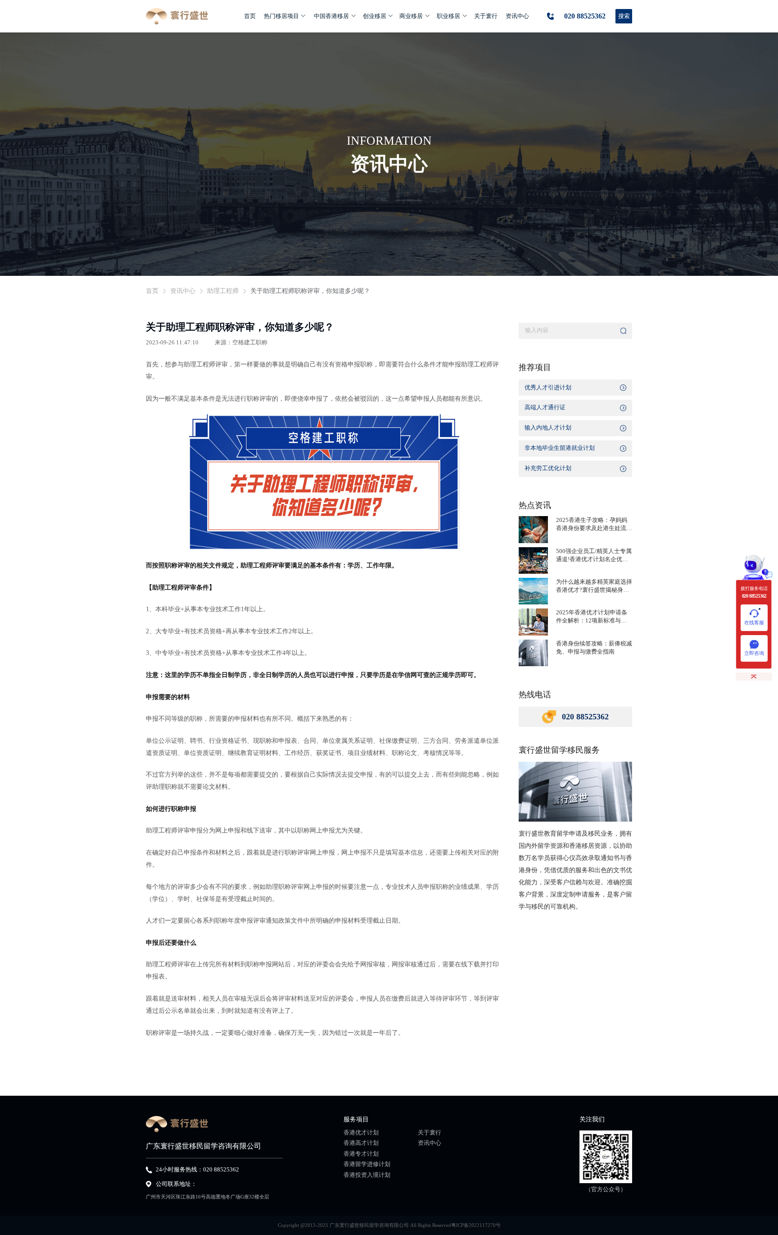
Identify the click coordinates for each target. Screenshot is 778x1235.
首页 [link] (152, 291)
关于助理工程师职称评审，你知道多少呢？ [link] (310, 291)
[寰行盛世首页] (177, 16)
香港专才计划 (361, 1154)
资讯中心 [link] (182, 291)
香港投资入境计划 (367, 1175)
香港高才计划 (361, 1143)
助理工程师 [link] (223, 291)
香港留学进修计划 (367, 1164)
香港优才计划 (361, 1132)
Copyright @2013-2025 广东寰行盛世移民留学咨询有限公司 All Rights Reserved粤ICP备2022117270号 (389, 1225)
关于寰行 (429, 1132)
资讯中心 (429, 1143)
